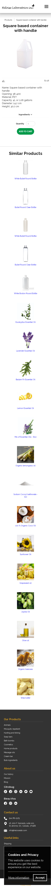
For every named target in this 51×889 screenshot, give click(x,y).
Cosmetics (8, 745)
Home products (10, 748)
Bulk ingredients (11, 760)
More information (18, 877)
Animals (7, 725)
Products (8, 20)
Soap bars (8, 737)
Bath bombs (9, 741)
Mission (7, 778)
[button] (46, 6)
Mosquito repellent (12, 729)
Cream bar (8, 756)
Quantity (20, 124)
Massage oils (9, 752)
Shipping (7, 844)
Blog (6, 782)
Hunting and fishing (12, 733)
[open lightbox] (25, 54)
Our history (8, 774)
